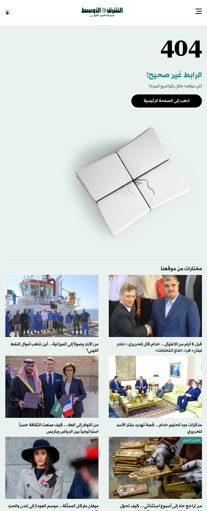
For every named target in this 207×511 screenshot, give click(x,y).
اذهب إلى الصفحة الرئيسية (167, 100)
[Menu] (198, 12)
